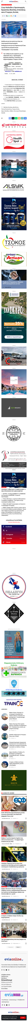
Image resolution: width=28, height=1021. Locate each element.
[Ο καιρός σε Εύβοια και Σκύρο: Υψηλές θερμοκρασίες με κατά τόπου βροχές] (4, 764)
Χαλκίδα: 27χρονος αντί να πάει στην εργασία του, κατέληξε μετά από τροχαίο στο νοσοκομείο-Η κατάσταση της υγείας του (13, 865)
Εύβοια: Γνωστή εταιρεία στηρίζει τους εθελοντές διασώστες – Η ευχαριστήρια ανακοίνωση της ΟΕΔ (12, 839)
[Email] (11, 16)
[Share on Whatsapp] (9, 16)
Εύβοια (11, 111)
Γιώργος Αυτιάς (15, 109)
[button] (23, 1018)
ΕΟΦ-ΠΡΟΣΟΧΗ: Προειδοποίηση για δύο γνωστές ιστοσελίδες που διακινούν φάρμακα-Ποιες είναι (13, 814)
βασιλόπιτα (15, 107)
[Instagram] (14, 534)
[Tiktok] (14, 542)
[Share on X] (7, 16)
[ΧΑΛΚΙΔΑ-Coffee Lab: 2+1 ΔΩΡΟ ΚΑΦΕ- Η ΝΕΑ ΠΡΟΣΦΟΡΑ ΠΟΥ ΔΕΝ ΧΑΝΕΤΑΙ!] (14, 480)
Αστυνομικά (4, 861)
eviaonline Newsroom (6, 818)
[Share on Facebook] (5, 16)
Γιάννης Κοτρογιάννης (6, 109)
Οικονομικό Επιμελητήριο (20, 111)
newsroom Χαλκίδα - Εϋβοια (7, 843)
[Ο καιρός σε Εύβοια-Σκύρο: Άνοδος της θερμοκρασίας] (14, 906)
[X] (14, 530)
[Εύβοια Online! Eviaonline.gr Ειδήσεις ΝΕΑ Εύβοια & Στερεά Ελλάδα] (14, 1)
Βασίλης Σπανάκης (8, 107)
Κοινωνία (4, 4)
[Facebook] (14, 526)
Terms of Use (13, 1018)
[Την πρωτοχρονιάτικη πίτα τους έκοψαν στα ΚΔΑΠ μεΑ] (14, 930)
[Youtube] (14, 538)
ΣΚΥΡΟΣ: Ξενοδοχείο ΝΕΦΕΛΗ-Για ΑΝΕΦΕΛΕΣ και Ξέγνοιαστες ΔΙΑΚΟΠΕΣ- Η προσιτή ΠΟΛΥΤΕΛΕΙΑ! (13, 495)
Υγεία (8, 810)
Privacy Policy (5, 1018)
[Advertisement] (14, 560)
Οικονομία (9, 4)
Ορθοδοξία (4, 886)
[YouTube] (6, 970)
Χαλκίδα (3, 113)
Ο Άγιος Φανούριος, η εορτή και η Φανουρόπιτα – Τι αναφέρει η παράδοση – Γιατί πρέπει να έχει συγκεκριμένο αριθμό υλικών (13, 500)
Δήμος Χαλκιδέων (5, 111)
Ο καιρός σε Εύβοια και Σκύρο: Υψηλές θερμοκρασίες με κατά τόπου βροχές (16, 763)
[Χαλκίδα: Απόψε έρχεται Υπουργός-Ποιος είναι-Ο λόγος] (4, 736)
